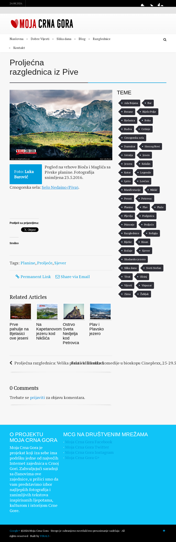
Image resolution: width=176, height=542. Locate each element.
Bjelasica (129, 120)
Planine (28, 263)
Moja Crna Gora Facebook (88, 441)
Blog (82, 39)
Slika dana (64, 39)
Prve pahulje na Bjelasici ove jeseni (19, 331)
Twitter (150, 3)
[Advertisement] (46, 205)
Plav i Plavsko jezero (96, 329)
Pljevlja (128, 216)
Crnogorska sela (134, 137)
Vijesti (128, 285)
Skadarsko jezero (135, 259)
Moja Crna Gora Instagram (89, 452)
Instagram (163, 3)
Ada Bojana (131, 103)
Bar (149, 103)
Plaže (160, 207)
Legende (145, 172)
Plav (145, 207)
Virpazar (147, 285)
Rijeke (128, 242)
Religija (153, 233)
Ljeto (127, 181)
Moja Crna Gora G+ (82, 457)
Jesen (146, 155)
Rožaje (128, 250)
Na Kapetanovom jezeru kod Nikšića (49, 331)
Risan (144, 242)
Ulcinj (143, 276)
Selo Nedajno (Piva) (60, 187)
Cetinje (145, 129)
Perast (128, 198)
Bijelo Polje (149, 111)
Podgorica (148, 216)
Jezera (128, 163)
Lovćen (144, 181)
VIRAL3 (44, 536)
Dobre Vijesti (40, 39)
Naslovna (16, 39)
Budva (128, 129)
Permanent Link (36, 276)
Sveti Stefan (153, 268)
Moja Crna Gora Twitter (87, 447)
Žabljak (144, 294)
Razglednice (101, 39)
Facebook (143, 3)
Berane (128, 111)
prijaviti (37, 397)
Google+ (157, 3)
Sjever (60, 263)
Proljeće (44, 263)
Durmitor (129, 146)
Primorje (129, 224)
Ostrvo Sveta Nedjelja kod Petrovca (71, 333)
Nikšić (153, 189)
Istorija (128, 155)
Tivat (127, 276)
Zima (127, 294)
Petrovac (146, 198)
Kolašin (146, 163)
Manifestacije (132, 189)
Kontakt (19, 47)
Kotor (127, 172)
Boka (148, 120)
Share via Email (75, 276)
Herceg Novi (152, 146)
